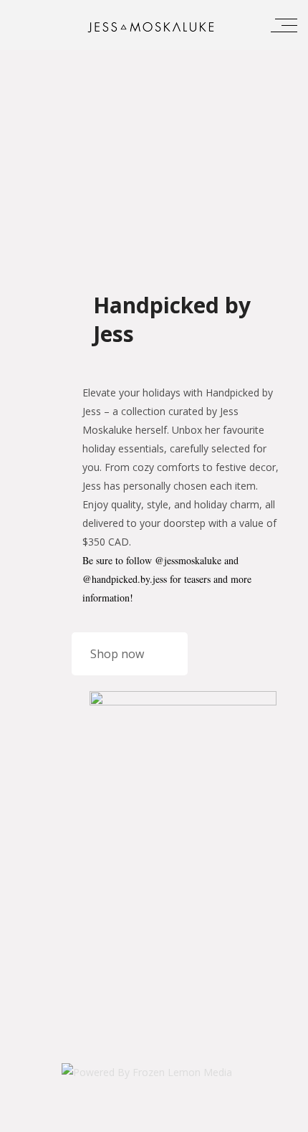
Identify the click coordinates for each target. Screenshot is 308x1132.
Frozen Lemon (276, 1119)
